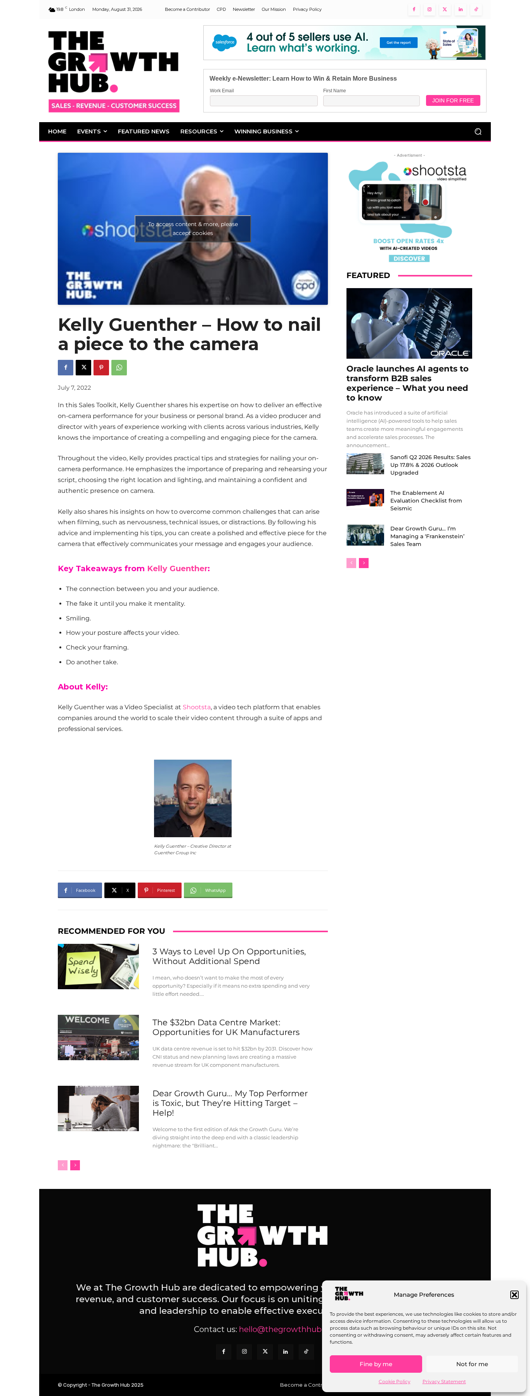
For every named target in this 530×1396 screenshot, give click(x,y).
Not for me (472, 1364)
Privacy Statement (444, 1381)
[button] (514, 1295)
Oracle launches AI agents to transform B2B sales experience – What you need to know (407, 383)
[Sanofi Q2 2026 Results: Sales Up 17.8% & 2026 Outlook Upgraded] (365, 463)
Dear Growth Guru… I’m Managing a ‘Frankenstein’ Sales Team (427, 536)
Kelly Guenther (177, 568)
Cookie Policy (394, 1381)
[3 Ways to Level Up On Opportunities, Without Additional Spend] (98, 966)
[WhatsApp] (119, 367)
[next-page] (75, 1165)
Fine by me (376, 1364)
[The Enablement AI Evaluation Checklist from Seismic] (365, 499)
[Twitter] (445, 10)
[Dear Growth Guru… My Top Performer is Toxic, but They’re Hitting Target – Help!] (98, 1108)
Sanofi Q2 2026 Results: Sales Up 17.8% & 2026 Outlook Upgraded (430, 465)
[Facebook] (414, 10)
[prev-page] (63, 1165)
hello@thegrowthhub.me (287, 1329)
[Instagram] (429, 10)
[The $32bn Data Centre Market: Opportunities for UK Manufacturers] (98, 1037)
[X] (83, 367)
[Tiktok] (476, 10)
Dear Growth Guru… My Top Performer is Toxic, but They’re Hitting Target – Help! (230, 1103)
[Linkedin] (460, 10)
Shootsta (197, 707)
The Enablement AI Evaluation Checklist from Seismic (426, 500)
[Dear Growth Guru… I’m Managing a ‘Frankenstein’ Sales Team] (365, 535)
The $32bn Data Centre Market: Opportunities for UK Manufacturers (226, 1027)
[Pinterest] (101, 367)
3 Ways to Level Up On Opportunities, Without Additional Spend (229, 956)
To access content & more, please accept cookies (193, 229)
